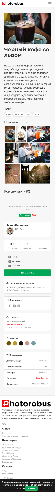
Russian (9, 478)
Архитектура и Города (11, 447)
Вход (33, 215)
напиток (19, 114)
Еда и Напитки (42, 378)
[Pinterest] (18, 306)
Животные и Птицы (10, 456)
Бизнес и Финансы (10, 450)
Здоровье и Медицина (11, 459)
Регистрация (25, 215)
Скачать (29, 272)
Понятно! (31, 488)
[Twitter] (14, 306)
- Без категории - (9, 445)
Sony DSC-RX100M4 (14, 324)
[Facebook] (10, 306)
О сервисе (6, 433)
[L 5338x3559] (5, 265)
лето (36, 114)
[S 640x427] (5, 257)
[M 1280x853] (5, 261)
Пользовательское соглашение (15, 436)
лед (28, 114)
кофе (8, 114)
